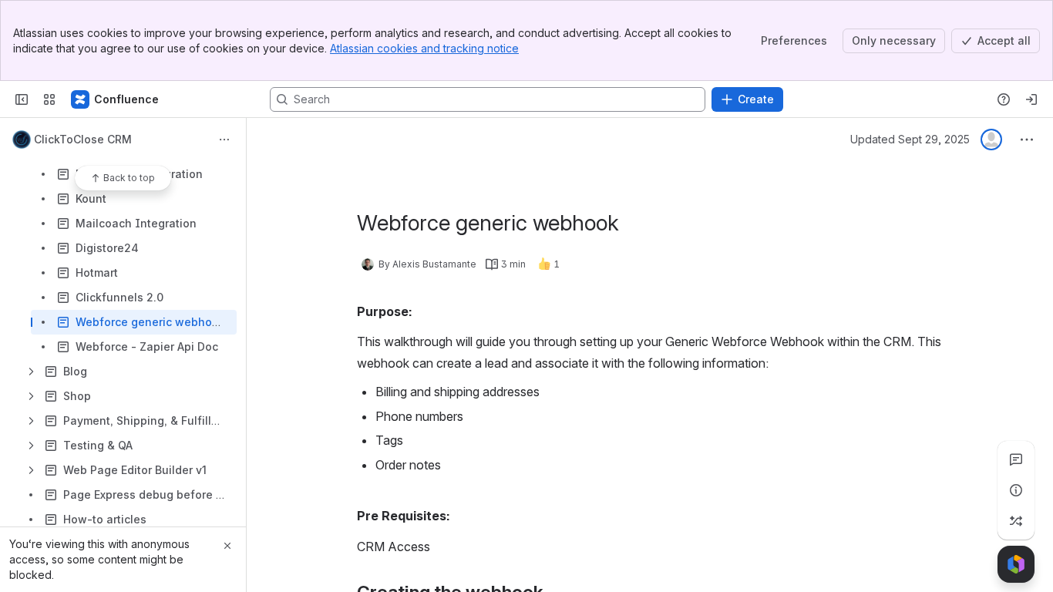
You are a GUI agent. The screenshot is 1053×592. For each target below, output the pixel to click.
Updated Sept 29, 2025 (910, 139)
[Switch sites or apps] (49, 99)
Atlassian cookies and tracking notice (424, 48)
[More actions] (224, 139)
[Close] (227, 545)
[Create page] (1016, 521)
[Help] (1003, 99)
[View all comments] (1016, 459)
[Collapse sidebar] (21, 99)
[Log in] (1031, 99)
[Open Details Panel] (1016, 490)
